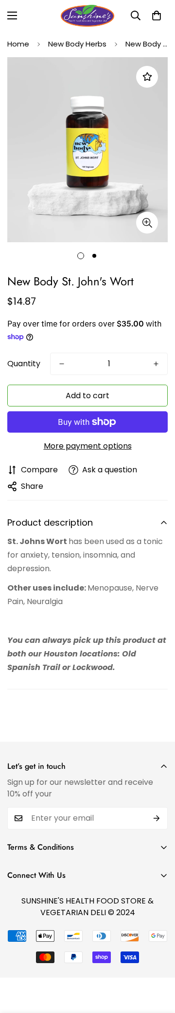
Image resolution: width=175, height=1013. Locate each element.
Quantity (23, 363)
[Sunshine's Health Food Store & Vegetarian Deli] (87, 15)
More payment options (88, 446)
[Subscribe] (157, 818)
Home (18, 44)
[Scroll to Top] (157, 961)
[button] (156, 15)
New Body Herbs (77, 44)
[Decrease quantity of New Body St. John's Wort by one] (62, 363)
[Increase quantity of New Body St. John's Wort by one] (156, 363)
